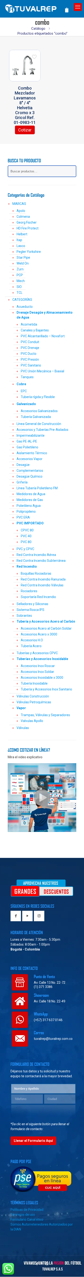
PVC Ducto (28, 354)
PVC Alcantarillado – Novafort (43, 336)
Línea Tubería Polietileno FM (37, 488)
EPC (24, 391)
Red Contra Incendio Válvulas (42, 585)
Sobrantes (24, 615)
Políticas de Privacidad (26, 1210)
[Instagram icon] (47, 1264)
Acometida (29, 324)
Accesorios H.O (32, 640)
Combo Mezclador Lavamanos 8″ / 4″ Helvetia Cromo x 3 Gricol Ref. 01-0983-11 (25, 105)
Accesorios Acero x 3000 (39, 634)
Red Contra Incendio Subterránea (41, 560)
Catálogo (38, 28)
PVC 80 (26, 542)
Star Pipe (23, 257)
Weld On (23, 263)
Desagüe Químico (29, 476)
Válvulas (23, 728)
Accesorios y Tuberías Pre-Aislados (42, 430)
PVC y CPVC (25, 549)
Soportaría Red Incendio (38, 597)
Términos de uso (22, 1214)
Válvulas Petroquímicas (34, 702)
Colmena (23, 216)
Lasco (21, 246)
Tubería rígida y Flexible (38, 397)
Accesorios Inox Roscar (38, 666)
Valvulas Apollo (32, 721)
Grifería (22, 482)
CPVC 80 (27, 530)
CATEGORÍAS (22, 299)
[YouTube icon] (42, 1264)
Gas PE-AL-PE (27, 441)
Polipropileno (26, 511)
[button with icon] (15, 916)
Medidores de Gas (30, 500)
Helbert (22, 234)
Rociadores (29, 591)
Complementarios (30, 470)
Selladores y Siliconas (32, 604)
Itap (19, 240)
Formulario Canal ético (26, 1219)
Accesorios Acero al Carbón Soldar (46, 628)
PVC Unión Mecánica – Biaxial (42, 371)
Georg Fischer (27, 222)
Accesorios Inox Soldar (37, 672)
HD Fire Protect (27, 228)
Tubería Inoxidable (34, 683)
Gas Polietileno (27, 447)
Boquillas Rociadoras (36, 573)
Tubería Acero (31, 646)
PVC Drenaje (30, 348)
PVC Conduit (30, 342)
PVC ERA (23, 517)
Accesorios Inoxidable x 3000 (42, 677)
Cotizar (25, 129)
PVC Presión (30, 359)
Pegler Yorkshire (29, 252)
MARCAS (19, 204)
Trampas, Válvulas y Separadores (45, 715)
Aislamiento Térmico (32, 453)
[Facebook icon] (37, 1264)
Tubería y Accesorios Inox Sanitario (46, 689)
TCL (19, 292)
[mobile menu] (78, 7)
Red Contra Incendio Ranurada (43, 579)
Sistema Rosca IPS (30, 610)
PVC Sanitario (31, 365)
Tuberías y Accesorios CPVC (37, 653)
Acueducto (25, 306)
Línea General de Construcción (39, 424)
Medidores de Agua (31, 494)
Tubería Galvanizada (36, 417)
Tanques (27, 377)
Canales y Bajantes (35, 330)
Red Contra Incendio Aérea (36, 555)
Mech (21, 281)
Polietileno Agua (29, 506)
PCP (20, 275)
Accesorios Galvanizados (39, 411)
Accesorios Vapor (29, 459)
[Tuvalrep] (38, 7)
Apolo (21, 211)
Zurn (20, 269)
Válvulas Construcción (33, 696)
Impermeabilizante (31, 435)
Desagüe (23, 465)
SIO (19, 287)
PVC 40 (26, 536)
